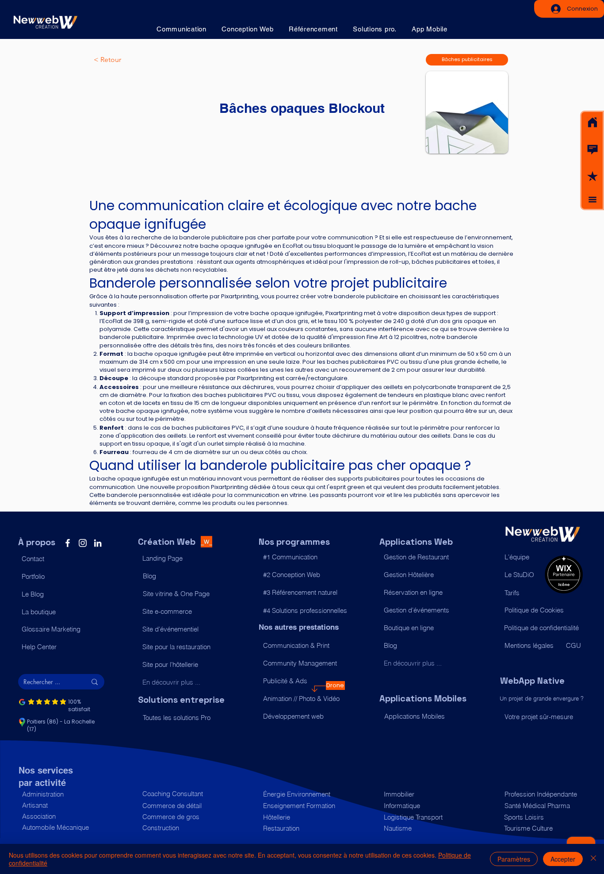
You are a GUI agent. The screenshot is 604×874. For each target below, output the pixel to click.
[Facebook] (67, 543)
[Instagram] (82, 543)
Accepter (562, 859)
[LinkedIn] (97, 543)
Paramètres (513, 859)
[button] (592, 149)
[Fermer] (593, 859)
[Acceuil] (592, 122)
